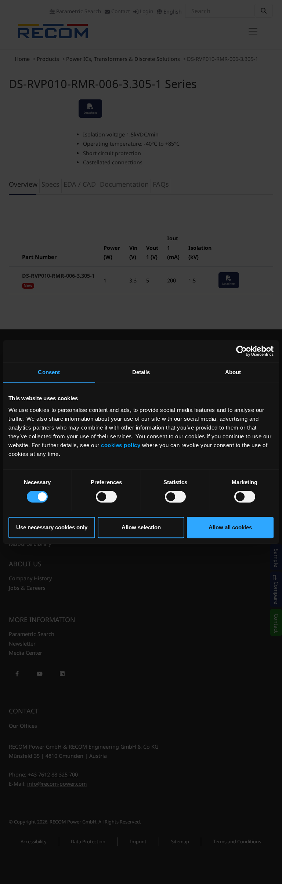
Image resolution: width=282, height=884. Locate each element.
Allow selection (141, 527)
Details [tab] (141, 372)
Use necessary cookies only (51, 527)
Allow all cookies (230, 527)
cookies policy (120, 445)
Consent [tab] (49, 372)
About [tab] (233, 372)
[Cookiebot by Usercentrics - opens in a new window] (241, 351)
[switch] (106, 497)
